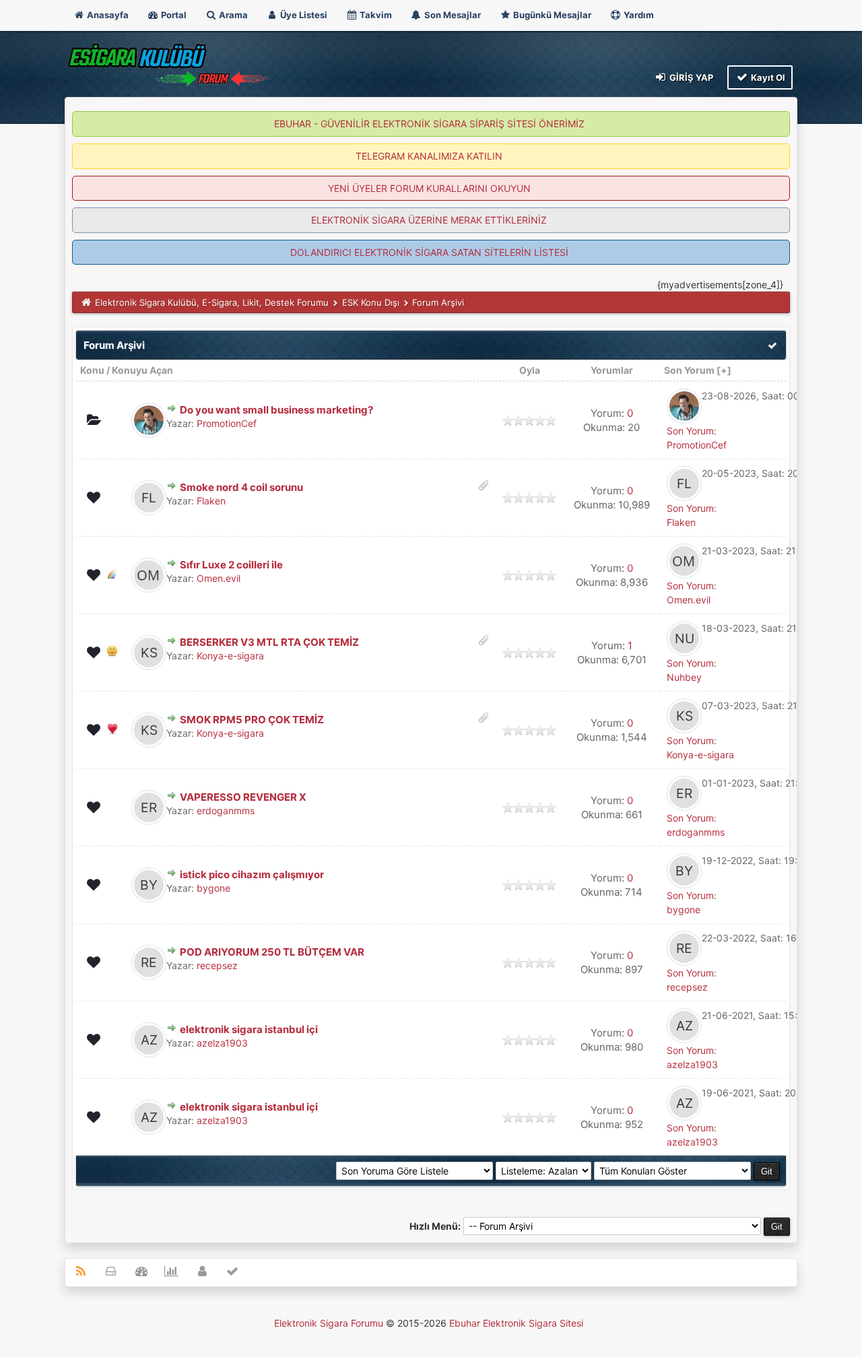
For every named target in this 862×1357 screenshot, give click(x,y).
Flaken (211, 500)
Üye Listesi (302, 14)
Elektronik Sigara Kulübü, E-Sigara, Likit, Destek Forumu (212, 302)
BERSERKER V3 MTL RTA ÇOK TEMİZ (269, 642)
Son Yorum (689, 370)
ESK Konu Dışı (370, 302)
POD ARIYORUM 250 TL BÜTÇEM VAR (272, 952)
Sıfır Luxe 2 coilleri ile (231, 564)
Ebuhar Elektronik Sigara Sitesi (516, 1323)
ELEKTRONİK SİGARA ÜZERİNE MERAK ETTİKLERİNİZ (429, 220)
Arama (232, 14)
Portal (173, 14)
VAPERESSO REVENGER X (243, 797)
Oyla (529, 370)
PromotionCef (227, 423)
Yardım (638, 14)
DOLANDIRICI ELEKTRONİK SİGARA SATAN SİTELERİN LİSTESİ (429, 252)
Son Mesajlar (451, 14)
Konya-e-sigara (230, 655)
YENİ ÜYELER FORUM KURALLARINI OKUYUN (429, 188)
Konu (92, 370)
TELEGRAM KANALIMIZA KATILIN (429, 156)
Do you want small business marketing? (276, 409)
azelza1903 (222, 1043)
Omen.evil (218, 578)
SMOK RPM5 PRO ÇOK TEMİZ (252, 719)
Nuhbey (684, 677)
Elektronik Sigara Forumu (328, 1323)
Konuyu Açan (142, 370)
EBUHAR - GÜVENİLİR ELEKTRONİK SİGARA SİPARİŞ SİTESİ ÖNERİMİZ (429, 123)
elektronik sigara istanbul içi (249, 1029)
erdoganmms (226, 810)
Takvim (375, 14)
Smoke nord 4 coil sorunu (241, 487)
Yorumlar (612, 370)
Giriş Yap (690, 77)
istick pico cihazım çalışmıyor (252, 874)
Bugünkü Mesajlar (551, 14)
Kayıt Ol (767, 77)
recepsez (217, 965)
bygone (213, 888)
